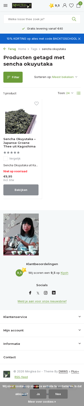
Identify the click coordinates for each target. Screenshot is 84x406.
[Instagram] (45, 293)
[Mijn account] (64, 5)
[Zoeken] (74, 19)
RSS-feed (21, 377)
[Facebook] (30, 293)
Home (22, 49)
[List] (79, 93)
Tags (34, 49)
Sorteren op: (43, 77)
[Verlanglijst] (71, 5)
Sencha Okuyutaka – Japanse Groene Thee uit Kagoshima (19, 142)
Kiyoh (64, 272)
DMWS (63, 371)
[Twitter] (38, 293)
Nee (58, 394)
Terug (11, 49)
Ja (38, 394)
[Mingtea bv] (23, 5)
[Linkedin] (54, 293)
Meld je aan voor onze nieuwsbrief (42, 301)
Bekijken (21, 190)
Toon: (61, 93)
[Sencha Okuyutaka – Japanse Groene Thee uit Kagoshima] (21, 118)
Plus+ (75, 371)
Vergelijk (15, 158)
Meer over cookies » (42, 401)
